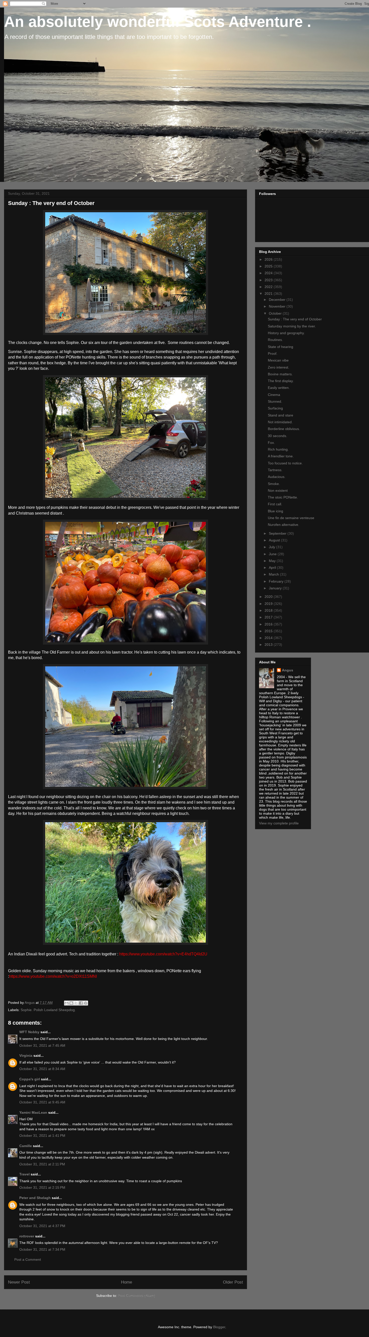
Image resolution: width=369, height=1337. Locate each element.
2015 (269, 631)
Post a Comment (27, 1259)
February (276, 581)
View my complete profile (279, 823)
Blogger (219, 1327)
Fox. (271, 443)
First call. (275, 504)
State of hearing (280, 347)
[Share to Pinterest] (85, 1003)
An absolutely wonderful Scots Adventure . (157, 21)
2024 (269, 273)
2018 (269, 610)
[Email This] (66, 1003)
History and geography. (286, 333)
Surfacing (275, 408)
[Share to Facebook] (80, 1003)
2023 (269, 280)
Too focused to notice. (285, 463)
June (273, 554)
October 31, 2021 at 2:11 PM (42, 1164)
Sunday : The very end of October (295, 319)
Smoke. (274, 484)
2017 (269, 617)
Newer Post (19, 1282)
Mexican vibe (278, 360)
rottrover (26, 1236)
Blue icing (275, 511)
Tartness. (275, 470)
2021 (269, 294)
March (274, 574)
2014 (269, 638)
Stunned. (275, 401)
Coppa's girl (29, 1079)
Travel (24, 1174)
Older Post (233, 1282)
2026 (269, 259)
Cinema (274, 395)
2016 (269, 624)
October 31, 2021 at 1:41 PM (42, 1136)
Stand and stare (280, 415)
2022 (269, 287)
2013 (269, 645)
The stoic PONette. (283, 497)
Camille (25, 1146)
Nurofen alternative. (283, 525)
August (275, 540)
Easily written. (279, 388)
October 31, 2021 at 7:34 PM (42, 1249)
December (277, 300)
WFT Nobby (29, 1032)
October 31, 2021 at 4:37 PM (42, 1226)
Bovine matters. (280, 374)
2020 (269, 597)
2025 (269, 266)
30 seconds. (277, 436)
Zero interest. (278, 367)
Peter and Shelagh (35, 1198)
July (272, 547)
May (273, 561)
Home (126, 1282)
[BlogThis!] (71, 1003)
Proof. (272, 353)
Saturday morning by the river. (292, 326)
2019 (269, 604)
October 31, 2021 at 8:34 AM (42, 1069)
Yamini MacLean (33, 1112)
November (277, 306)
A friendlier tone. (281, 456)
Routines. (275, 340)
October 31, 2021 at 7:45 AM (42, 1045)
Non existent (278, 490)
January (276, 588)
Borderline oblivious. (284, 429)
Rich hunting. (278, 449)
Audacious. (276, 477)
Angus (287, 670)
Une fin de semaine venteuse (291, 518)
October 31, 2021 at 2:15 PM (42, 1187)
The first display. (281, 381)
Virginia (25, 1055)
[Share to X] (76, 1003)
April (273, 568)
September (278, 533)
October (276, 313)
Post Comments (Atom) (136, 1296)
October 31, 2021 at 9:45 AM (42, 1102)
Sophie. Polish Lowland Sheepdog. (48, 1010)
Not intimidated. (280, 422)
